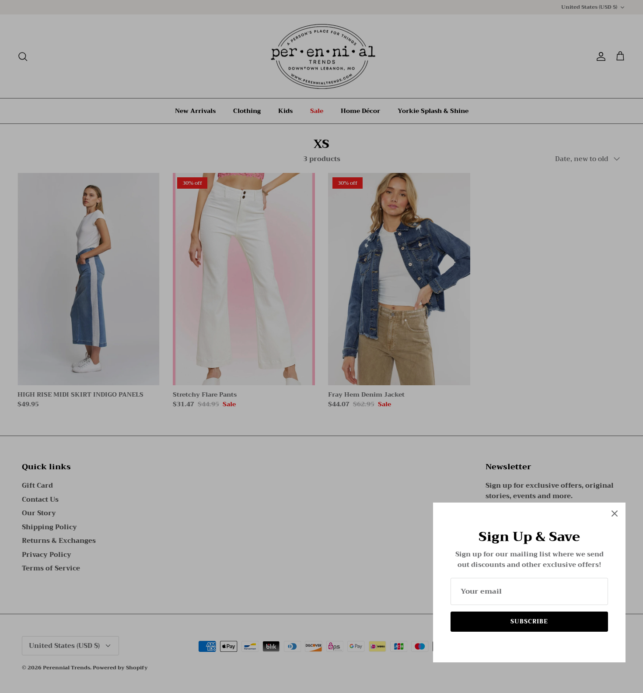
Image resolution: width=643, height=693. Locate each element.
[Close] (614, 513)
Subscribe (529, 621)
